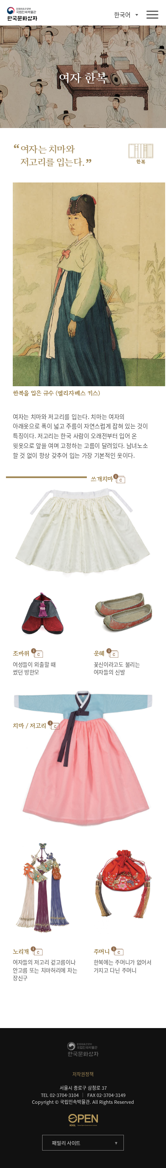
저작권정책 (83, 1074)
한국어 (122, 15)
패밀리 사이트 (66, 1143)
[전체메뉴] (152, 15)
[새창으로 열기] (83, 1120)
